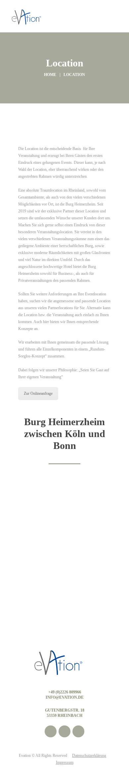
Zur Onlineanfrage (38, 393)
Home (50, 74)
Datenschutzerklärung (89, 755)
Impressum (64, 762)
